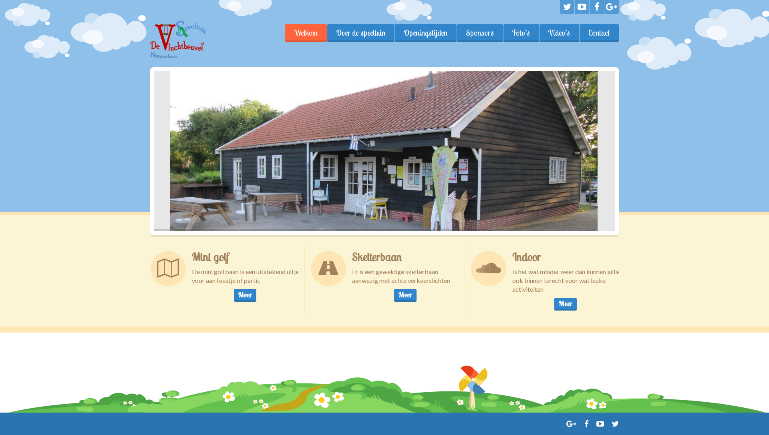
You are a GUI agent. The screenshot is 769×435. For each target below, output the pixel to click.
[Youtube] (582, 7)
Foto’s (521, 33)
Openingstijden (425, 33)
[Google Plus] (611, 7)
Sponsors (480, 33)
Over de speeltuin (360, 33)
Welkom (306, 33)
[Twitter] (567, 7)
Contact (599, 33)
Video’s (559, 33)
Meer (245, 294)
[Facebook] (597, 7)
